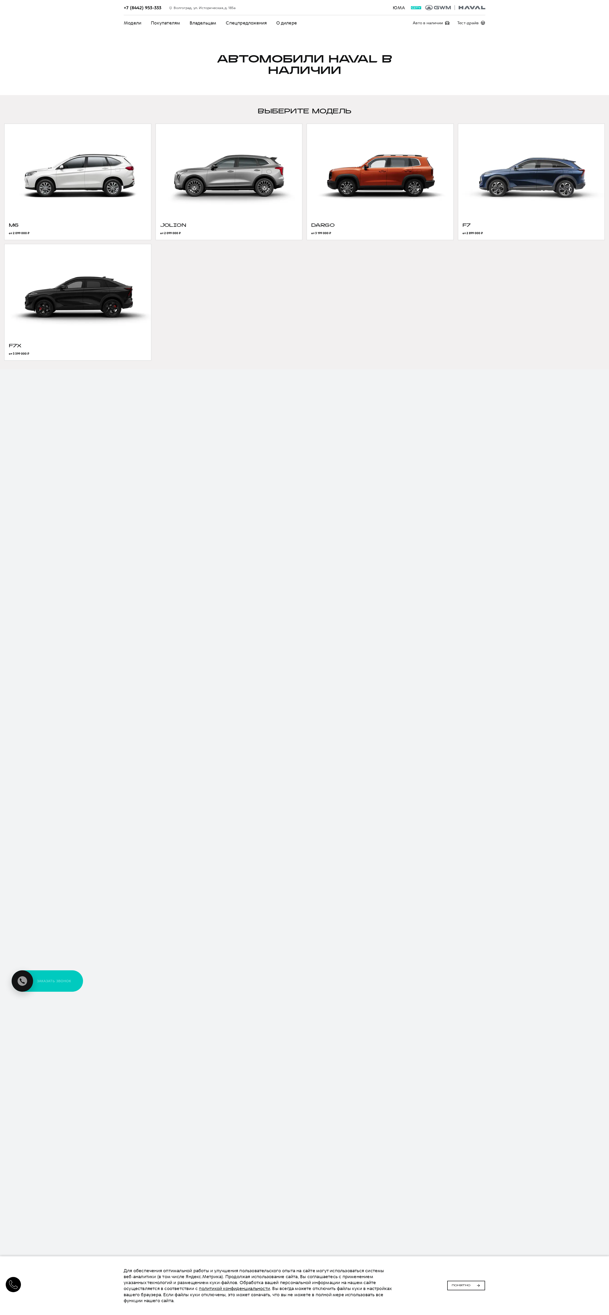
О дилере (286, 23)
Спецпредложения (246, 23)
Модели (132, 23)
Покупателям (165, 23)
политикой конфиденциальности (234, 1288)
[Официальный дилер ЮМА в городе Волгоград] (455, 7)
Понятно (461, 1285)
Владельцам (203, 23)
